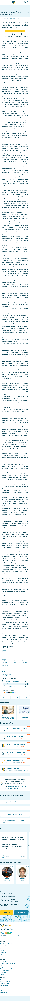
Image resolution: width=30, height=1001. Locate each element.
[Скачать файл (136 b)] (25, 686)
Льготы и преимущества (6, 948)
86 (22, 697)
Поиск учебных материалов (6, 979)
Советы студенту (4, 945)
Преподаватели (4, 988)
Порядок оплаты (4, 965)
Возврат (2, 967)
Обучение (7, 912)
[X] (9, 692)
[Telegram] (6, 692)
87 (26, 697)
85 (17, 697)
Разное (2, 950)
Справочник (3, 952)
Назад (3, 697)
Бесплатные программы (6, 943)
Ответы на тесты (4, 985)
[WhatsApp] (11, 692)
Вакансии (2, 974)
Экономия (2, 946)
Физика (4, 671)
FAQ (1, 954)
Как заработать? (4, 992)
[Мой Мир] (13, 692)
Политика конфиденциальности (7, 963)
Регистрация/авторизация (15, 31)
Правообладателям (5, 970)
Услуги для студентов (5, 981)
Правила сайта (3, 961)
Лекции (2, 987)
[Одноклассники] (4, 692)
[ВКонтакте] (2, 692)
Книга (3, 667)
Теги (1, 956)
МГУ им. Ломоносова (7, 676)
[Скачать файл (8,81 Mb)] (25, 681)
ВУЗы (1, 990)
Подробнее (21, 912)
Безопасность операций (6, 968)
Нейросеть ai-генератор (6, 983)
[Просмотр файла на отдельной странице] (27, 681)
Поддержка (3, 972)
